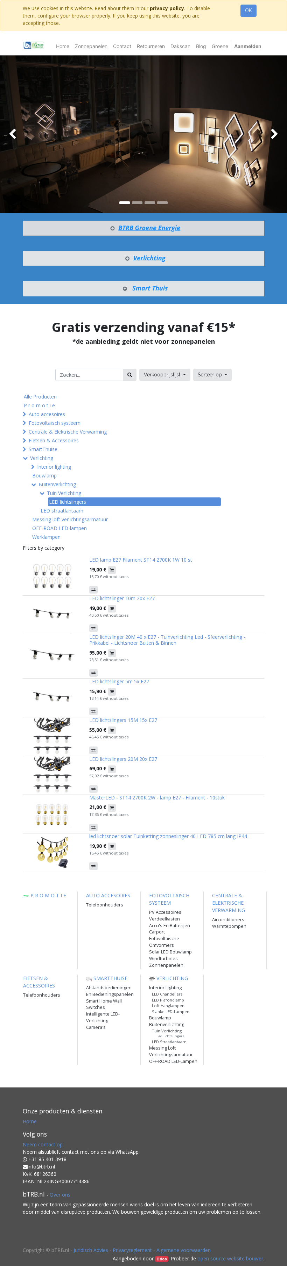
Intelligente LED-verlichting (103, 1017)
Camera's (96, 1027)
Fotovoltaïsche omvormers (164, 942)
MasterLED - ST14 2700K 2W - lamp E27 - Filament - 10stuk (157, 797)
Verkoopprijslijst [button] (163, 374)
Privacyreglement (132, 1250)
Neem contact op (43, 1144)
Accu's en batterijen (169, 926)
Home (30, 1121)
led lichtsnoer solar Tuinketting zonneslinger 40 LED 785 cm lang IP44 (168, 836)
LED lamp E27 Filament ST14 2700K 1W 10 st (140, 559)
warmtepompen (229, 926)
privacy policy (167, 8)
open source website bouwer (230, 1258)
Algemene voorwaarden (183, 1250)
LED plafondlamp (168, 1000)
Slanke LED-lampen (170, 1011)
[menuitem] (62, 46)
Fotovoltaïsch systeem (54, 423)
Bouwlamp (44, 475)
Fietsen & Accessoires (54, 440)
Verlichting (41, 458)
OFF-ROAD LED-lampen (59, 528)
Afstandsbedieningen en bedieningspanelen (110, 991)
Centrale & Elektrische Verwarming (68, 431)
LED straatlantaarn (62, 510)
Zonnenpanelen (166, 965)
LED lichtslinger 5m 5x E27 (119, 681)
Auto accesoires (47, 414)
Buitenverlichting (57, 484)
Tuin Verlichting (64, 493)
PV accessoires (165, 912)
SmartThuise (43, 449)
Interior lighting (54, 466)
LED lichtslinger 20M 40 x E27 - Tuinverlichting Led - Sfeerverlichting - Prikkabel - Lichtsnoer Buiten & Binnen (167, 640)
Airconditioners (228, 920)
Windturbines (163, 959)
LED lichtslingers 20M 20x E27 (123, 759)
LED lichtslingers (67, 501)
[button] (212, 375)
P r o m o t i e (39, 405)
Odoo (161, 1259)
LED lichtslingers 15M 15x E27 (123, 720)
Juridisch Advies (91, 1250)
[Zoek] (129, 375)
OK (248, 10)
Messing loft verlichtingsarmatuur (70, 519)
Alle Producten (40, 396)
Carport (157, 932)
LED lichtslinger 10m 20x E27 (122, 598)
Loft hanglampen (168, 1005)
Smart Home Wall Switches (104, 1004)
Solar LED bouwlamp (170, 952)
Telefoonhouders (104, 905)
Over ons (60, 1194)
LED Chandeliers (167, 994)
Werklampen (46, 537)
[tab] (143, 228)
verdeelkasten (164, 919)
